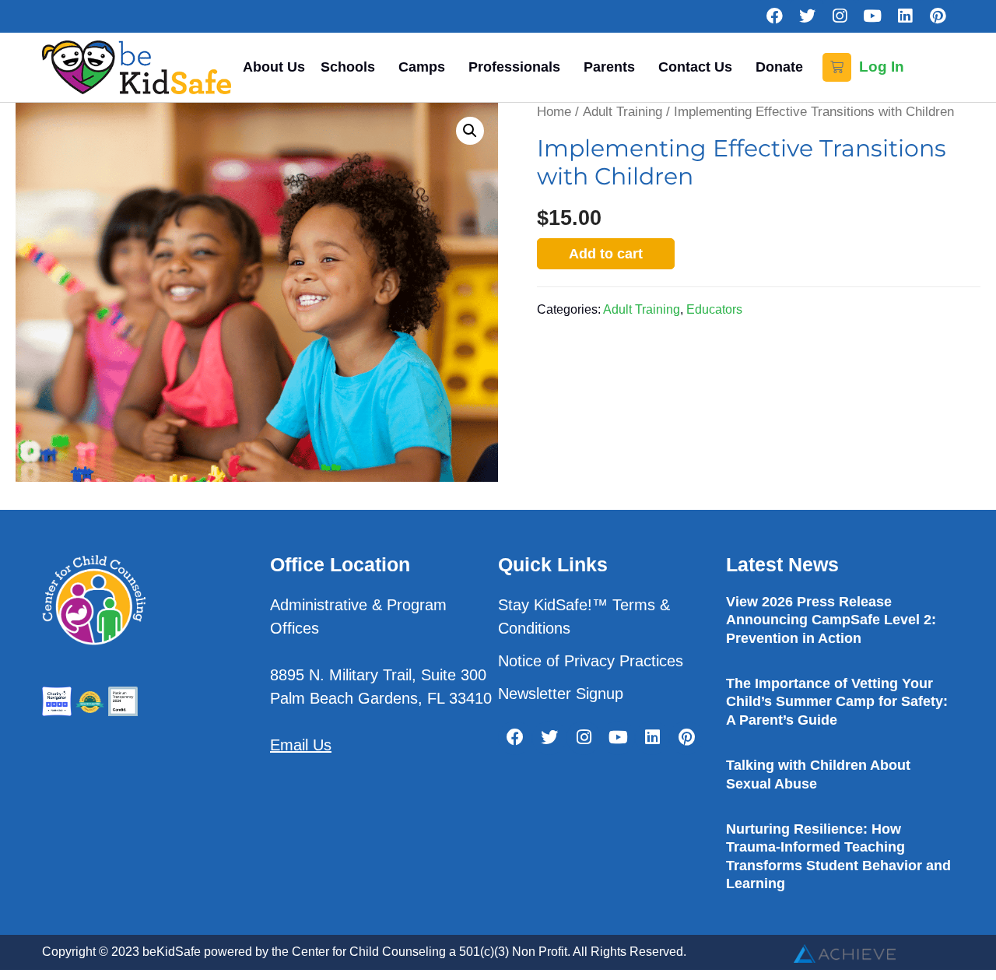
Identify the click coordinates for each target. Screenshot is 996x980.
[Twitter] (807, 16)
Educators (714, 309)
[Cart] (836, 67)
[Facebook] (774, 16)
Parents (609, 67)
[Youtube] (872, 16)
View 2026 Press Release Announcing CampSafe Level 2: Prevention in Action (831, 620)
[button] (470, 131)
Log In (881, 66)
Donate (779, 67)
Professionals (514, 67)
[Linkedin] (905, 16)
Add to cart (606, 254)
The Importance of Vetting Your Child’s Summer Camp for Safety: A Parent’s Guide (837, 702)
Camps (421, 67)
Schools (348, 67)
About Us (274, 67)
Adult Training (622, 111)
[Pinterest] (937, 16)
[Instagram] (839, 16)
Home (554, 111)
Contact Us (695, 67)
